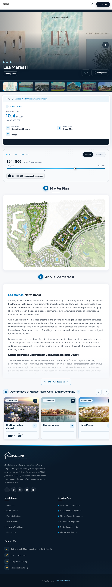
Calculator (99, 154)
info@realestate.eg (19, 561)
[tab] (10, 86)
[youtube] (26, 489)
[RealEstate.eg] (6, 4)
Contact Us (11, 532)
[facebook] (7, 489)
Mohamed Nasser (63, 580)
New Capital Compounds (71, 511)
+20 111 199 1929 (18, 555)
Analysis (88, 154)
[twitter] (13, 489)
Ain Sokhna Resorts (68, 532)
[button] (56, 232)
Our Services (12, 511)
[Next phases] (106, 392)
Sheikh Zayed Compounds (71, 516)
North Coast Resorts (69, 527)
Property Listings (13, 516)
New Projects (12, 522)
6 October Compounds (70, 522)
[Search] (92, 4)
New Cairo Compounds (70, 505)
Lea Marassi (16, 295)
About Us (10, 505)
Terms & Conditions (14, 527)
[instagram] (20, 489)
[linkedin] (33, 489)
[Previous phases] (99, 392)
